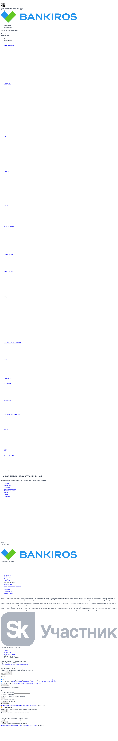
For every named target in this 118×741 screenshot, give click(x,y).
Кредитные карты (10, 489)
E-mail (2, 720)
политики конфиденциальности (53, 680)
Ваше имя (4, 678)
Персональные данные (11, 588)
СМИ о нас (7, 577)
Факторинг (8, 401)
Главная (6, 483)
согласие (9, 680)
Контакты (7, 589)
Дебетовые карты (10, 490)
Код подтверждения (7, 692)
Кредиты (7, 84)
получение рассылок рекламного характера (27, 683)
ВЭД (5, 450)
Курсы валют (9, 45)
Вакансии (7, 580)
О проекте (7, 575)
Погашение (8, 254)
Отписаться (8, 584)
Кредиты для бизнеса (12, 343)
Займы (6, 171)
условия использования (30, 705)
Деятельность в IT (10, 593)
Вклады (7, 205)
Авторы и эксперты (10, 579)
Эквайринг (8, 384)
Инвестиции (9, 226)
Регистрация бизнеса (12, 414)
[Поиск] (1, 32)
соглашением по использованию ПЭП (24, 681)
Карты (6, 136)
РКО (5, 360)
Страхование (9, 271)
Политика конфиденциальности (11, 705)
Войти (2, 698)
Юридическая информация (12, 586)
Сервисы (7, 378)
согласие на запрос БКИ (48, 681)
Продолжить (4, 685)
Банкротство (9, 455)
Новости (7, 496)
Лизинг (7, 429)
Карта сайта (8, 591)
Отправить (4, 722)
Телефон (3, 676)
